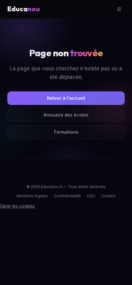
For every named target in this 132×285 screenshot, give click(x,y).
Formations (66, 132)
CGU (91, 196)
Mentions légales (32, 196)
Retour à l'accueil (66, 98)
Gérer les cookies (17, 206)
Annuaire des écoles (66, 114)
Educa (23, 9)
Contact (108, 196)
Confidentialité (67, 196)
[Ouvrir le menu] (119, 9)
